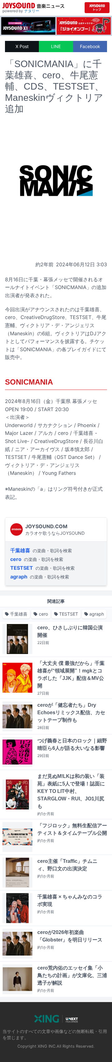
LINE (56, 46)
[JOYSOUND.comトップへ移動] (97, 7)
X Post (22, 46)
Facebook (90, 46)
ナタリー (31, 10)
